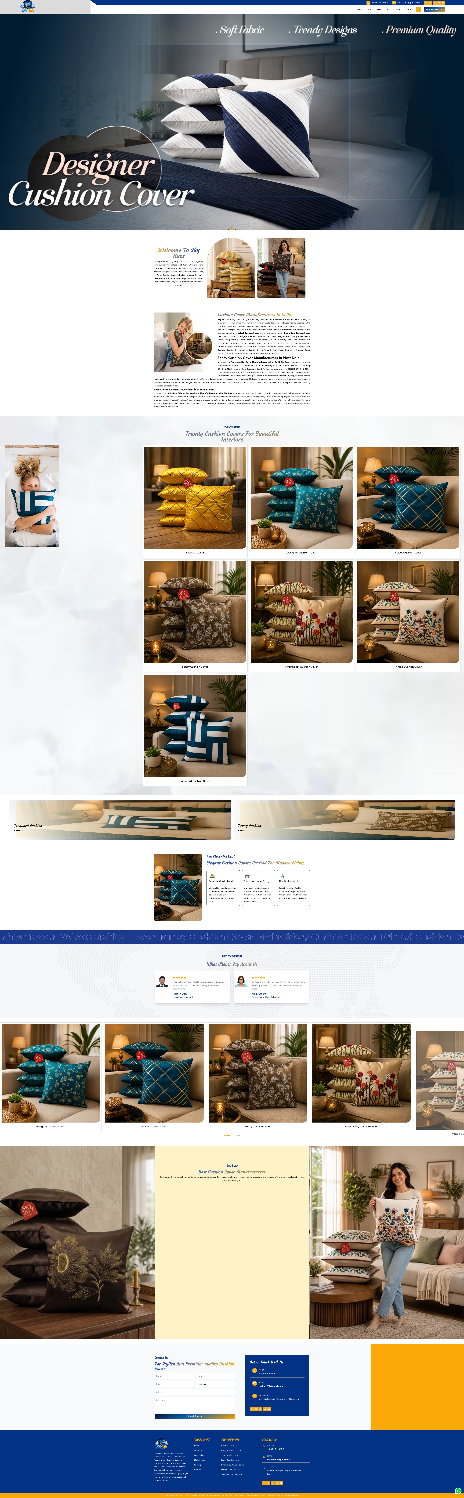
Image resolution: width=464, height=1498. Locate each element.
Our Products (199, 1455)
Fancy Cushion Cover (230, 1460)
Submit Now (193, 1416)
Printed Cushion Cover (230, 1470)
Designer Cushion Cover (231, 1450)
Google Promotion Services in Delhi (249, 1495)
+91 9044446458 (379, 2)
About (370, 9)
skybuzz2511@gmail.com (408, 2)
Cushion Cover (227, 1445)
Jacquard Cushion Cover (231, 1474)
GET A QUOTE (432, 9)
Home (359, 9)
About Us (198, 1450)
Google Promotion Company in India (283, 1495)
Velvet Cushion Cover (230, 1455)
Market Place (199, 1460)
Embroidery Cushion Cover (232, 1465)
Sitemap (396, 9)
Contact (409, 9)
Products (381, 9)
